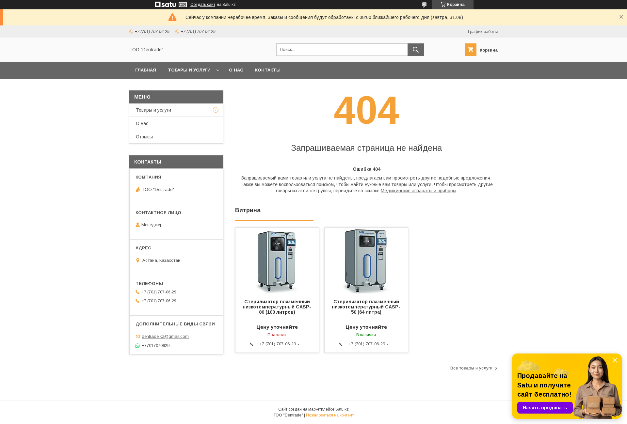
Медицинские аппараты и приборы (418, 190)
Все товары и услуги (471, 368)
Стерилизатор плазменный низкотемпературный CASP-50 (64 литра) (366, 307)
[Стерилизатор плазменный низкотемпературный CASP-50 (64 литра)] (366, 260)
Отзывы (144, 136)
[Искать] (416, 49)
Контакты (268, 70)
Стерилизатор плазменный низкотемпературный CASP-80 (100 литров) (277, 307)
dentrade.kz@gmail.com (165, 336)
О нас (236, 70)
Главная (145, 70)
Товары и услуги (189, 70)
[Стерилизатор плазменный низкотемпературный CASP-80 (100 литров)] (277, 260)
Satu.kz (342, 409)
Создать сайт (202, 4)
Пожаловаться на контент (330, 415)
